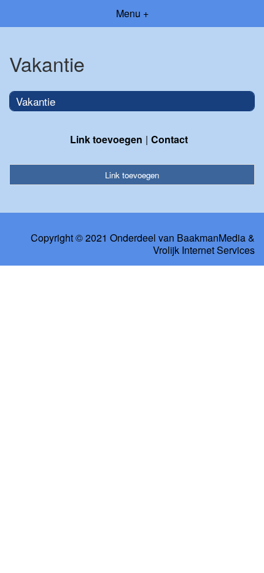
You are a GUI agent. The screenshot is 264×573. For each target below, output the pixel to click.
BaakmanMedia (211, 238)
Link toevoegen (106, 139)
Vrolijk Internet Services (204, 250)
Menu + (132, 13)
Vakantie (35, 101)
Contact (169, 139)
